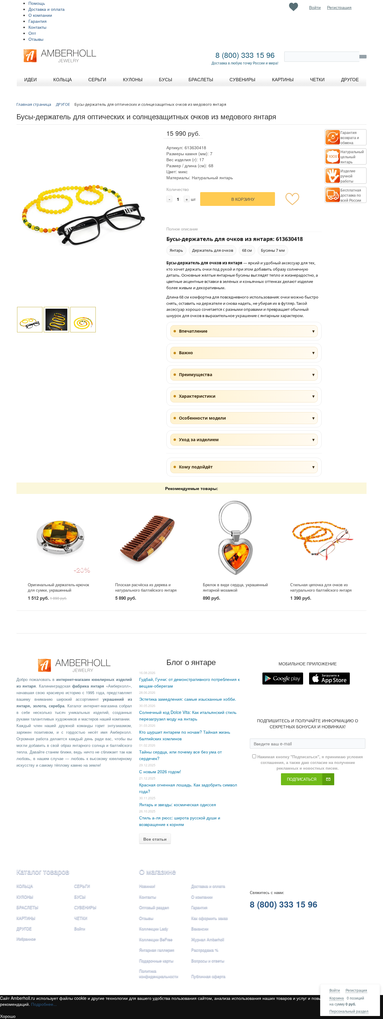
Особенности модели (202, 418)
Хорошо (8, 1016)
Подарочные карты (156, 960)
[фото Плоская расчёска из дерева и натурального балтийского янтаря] (147, 538)
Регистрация (356, 990)
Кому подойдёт (196, 467)
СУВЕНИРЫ (85, 907)
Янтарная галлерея (156, 949)
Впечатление (193, 331)
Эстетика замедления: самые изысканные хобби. (187, 699)
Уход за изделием (199, 439)
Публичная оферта (208, 976)
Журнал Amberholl (207, 939)
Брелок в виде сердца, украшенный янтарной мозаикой (235, 587)
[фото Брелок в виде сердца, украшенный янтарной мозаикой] (235, 538)
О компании (40, 15)
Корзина (336, 997)
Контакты (37, 27)
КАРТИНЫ (25, 918)
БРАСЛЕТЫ (27, 907)
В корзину (243, 199)
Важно (186, 352)
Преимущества (195, 374)
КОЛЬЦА (24, 886)
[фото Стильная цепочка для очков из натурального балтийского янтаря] (322, 538)
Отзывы (35, 39)
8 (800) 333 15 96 (245, 54)
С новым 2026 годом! (160, 771)
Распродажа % (204, 949)
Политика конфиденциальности (158, 973)
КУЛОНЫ (24, 896)
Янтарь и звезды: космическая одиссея (177, 804)
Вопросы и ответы (207, 960)
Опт (32, 33)
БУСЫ (80, 896)
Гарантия (37, 21)
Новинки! (147, 886)
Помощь (36, 3)
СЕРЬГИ (82, 886)
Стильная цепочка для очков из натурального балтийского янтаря (321, 587)
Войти (334, 990)
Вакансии (199, 928)
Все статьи (155, 839)
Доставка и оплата (46, 9)
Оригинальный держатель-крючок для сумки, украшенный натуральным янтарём (58, 590)
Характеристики (197, 396)
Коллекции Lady (153, 928)
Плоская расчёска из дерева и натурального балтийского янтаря (146, 587)
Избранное (26, 938)
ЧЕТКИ (80, 918)
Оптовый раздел (154, 907)
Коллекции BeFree (155, 939)
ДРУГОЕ (24, 928)
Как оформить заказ (209, 918)
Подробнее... (44, 1004)
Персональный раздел (348, 1011)
